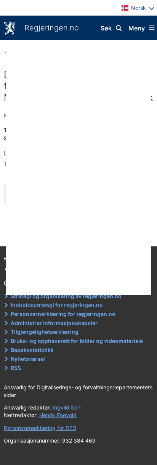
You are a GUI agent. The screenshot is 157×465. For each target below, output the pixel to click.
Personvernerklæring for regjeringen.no (63, 314)
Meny (136, 28)
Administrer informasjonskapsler (54, 323)
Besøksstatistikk (32, 350)
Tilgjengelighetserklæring (44, 332)
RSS (16, 368)
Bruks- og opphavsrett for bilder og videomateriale (77, 341)
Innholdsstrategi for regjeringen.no (57, 305)
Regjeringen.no (51, 27)
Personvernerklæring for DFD (40, 428)
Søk (106, 28)
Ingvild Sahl (67, 407)
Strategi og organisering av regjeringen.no (66, 296)
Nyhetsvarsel (28, 358)
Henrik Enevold (58, 415)
